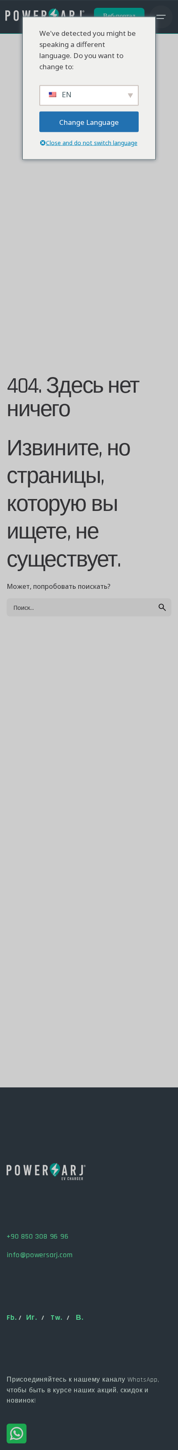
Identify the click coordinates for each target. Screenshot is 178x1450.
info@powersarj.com (39, 1255)
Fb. (12, 1317)
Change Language (89, 121)
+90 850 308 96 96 (38, 1236)
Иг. (31, 1317)
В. (80, 1317)
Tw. (57, 1317)
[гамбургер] (161, 16)
